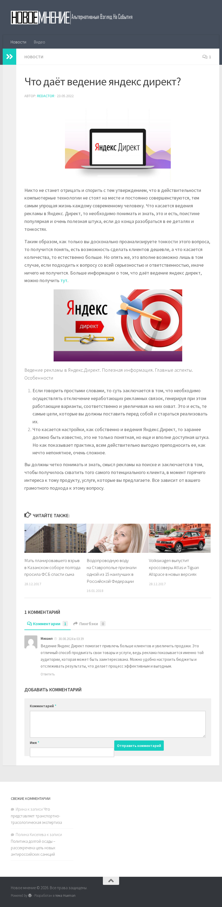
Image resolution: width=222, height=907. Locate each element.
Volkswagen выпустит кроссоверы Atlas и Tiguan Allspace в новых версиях (174, 567)
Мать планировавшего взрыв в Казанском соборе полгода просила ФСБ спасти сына (52, 567)
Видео (39, 42)
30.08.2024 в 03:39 (71, 639)
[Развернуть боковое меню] (9, 57)
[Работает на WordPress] (30, 895)
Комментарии (49, 623)
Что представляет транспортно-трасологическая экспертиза (36, 816)
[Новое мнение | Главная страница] (77, 17)
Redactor (45, 95)
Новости (18, 42)
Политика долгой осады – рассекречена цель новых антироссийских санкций (33, 848)
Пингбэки (91, 623)
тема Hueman (65, 895)
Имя (34, 742)
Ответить (48, 674)
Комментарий (43, 705)
